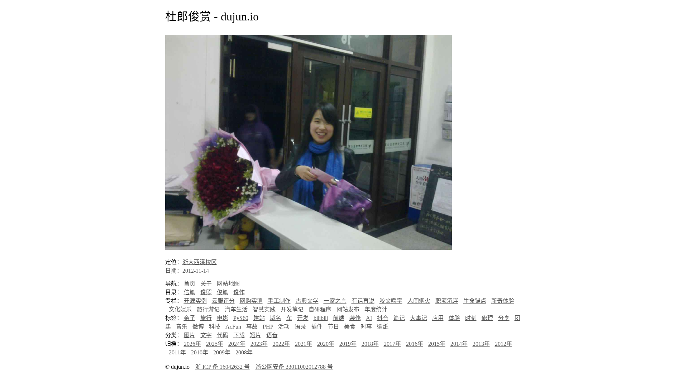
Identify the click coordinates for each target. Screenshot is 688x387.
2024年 (236, 344)
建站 (259, 318)
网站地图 (228, 284)
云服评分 (223, 301)
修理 (487, 318)
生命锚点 (474, 301)
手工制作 (279, 301)
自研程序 (320, 309)
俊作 (239, 292)
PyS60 (240, 318)
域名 (275, 318)
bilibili (321, 318)
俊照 (206, 292)
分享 (504, 318)
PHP (268, 327)
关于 (206, 284)
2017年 (392, 344)
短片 (255, 335)
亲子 (189, 318)
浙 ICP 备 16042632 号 (222, 367)
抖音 (382, 318)
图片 (189, 335)
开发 (303, 318)
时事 (366, 327)
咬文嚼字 (390, 301)
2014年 (459, 344)
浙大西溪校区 (199, 262)
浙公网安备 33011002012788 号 (294, 367)
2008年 (244, 352)
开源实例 (195, 301)
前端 (338, 318)
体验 (454, 318)
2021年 (303, 344)
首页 (189, 284)
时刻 (471, 318)
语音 (272, 335)
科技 (214, 327)
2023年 (259, 344)
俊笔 (222, 292)
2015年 (436, 344)
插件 (316, 327)
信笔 (189, 292)
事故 (252, 327)
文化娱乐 (180, 309)
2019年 (348, 344)
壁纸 (382, 327)
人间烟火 (418, 301)
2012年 (503, 344)
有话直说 (363, 301)
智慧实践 (264, 309)
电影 (222, 318)
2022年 (281, 344)
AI (369, 318)
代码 (222, 335)
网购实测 (251, 301)
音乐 (181, 327)
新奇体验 (502, 301)
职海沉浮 (446, 301)
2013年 (481, 344)
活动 (284, 327)
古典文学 (307, 301)
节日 (333, 327)
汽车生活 (236, 309)
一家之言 (335, 301)
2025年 (214, 344)
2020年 (325, 344)
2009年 (221, 352)
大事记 (418, 318)
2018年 (370, 344)
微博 (198, 327)
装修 (355, 318)
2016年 (414, 344)
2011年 (177, 352)
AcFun (233, 327)
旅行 (206, 318)
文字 (206, 335)
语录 (300, 327)
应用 (438, 318)
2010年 (199, 352)
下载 (239, 335)
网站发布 (347, 309)
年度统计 (375, 309)
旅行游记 (208, 309)
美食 (349, 327)
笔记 (399, 318)
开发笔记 (292, 309)
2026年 (192, 344)
